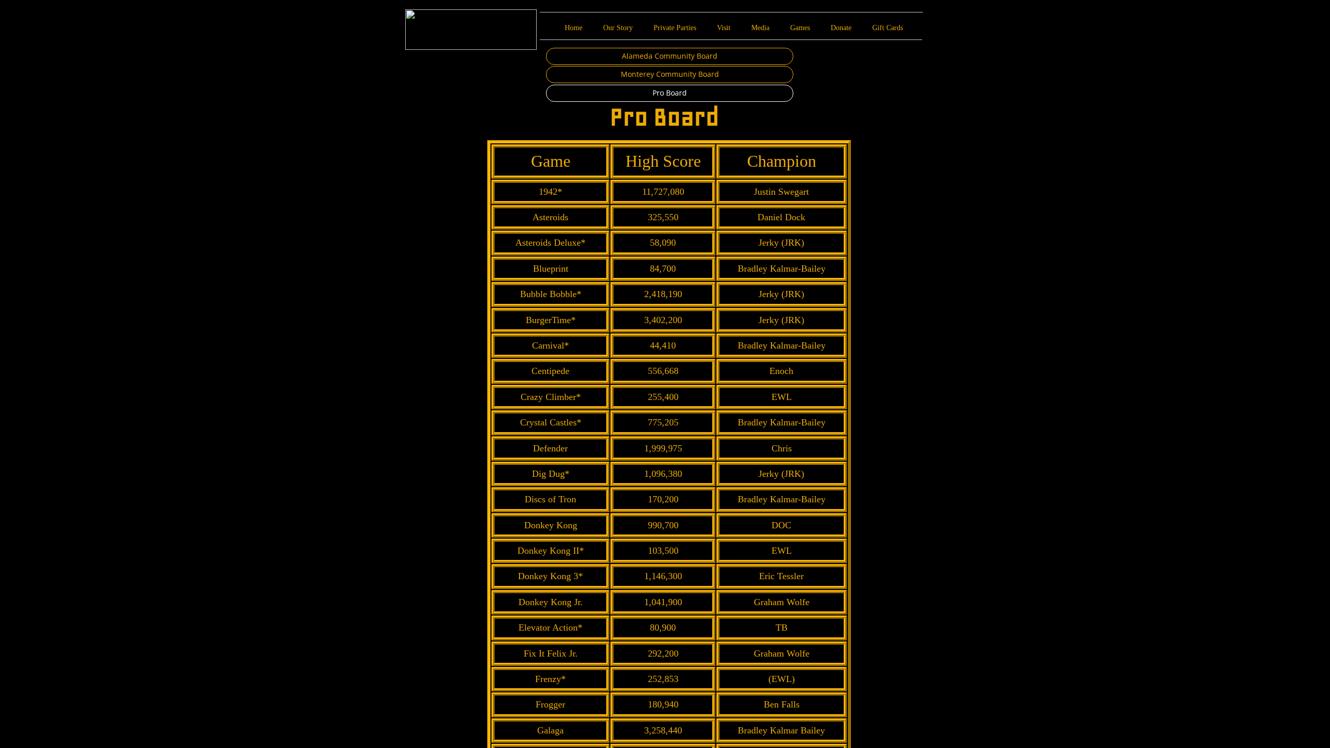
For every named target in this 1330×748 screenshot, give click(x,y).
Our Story (618, 28)
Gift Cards (887, 28)
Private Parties (675, 28)
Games (800, 28)
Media (760, 28)
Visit (723, 28)
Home (573, 28)
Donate (841, 28)
